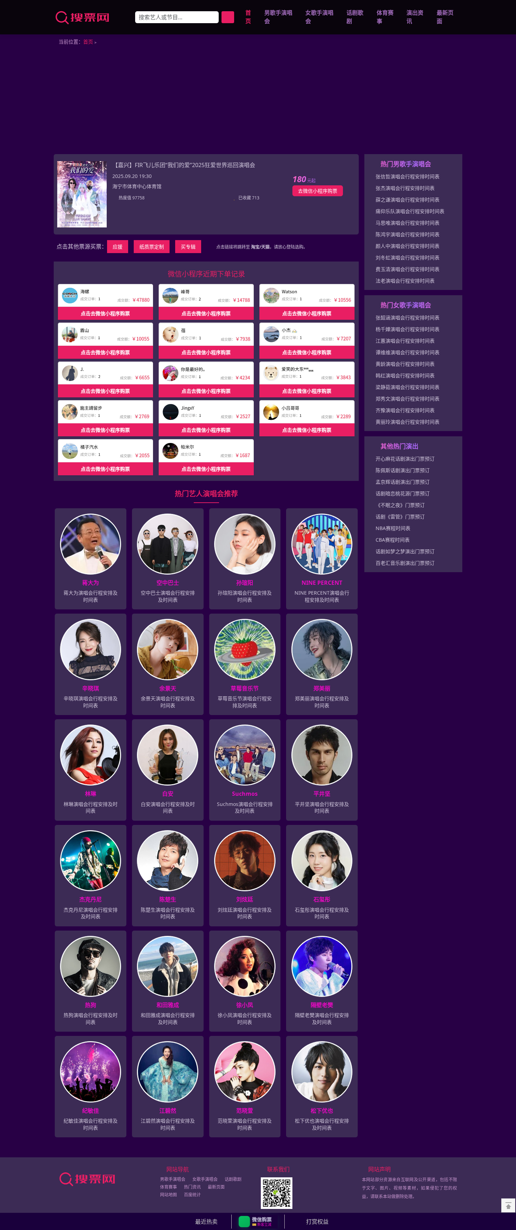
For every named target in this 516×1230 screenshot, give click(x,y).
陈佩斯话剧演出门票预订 (403, 470)
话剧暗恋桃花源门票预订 (403, 493)
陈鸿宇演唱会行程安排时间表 (407, 234)
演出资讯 (414, 17)
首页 (248, 17)
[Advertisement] (258, 101)
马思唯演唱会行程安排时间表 (407, 222)
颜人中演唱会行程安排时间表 (407, 246)
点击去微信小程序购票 (105, 313)
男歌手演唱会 (278, 17)
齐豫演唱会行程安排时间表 (405, 410)
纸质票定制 (151, 246)
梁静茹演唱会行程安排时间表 (407, 387)
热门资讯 (192, 1187)
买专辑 (188, 246)
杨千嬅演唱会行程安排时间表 (407, 329)
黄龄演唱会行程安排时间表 (405, 364)
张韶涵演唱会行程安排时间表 (407, 317)
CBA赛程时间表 (393, 539)
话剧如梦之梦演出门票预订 (405, 551)
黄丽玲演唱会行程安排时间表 (407, 421)
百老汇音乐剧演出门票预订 (405, 563)
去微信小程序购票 (317, 190)
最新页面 (445, 17)
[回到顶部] (508, 1205)
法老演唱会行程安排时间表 (405, 280)
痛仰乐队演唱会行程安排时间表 (410, 211)
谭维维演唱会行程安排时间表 (407, 352)
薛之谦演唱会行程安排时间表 (407, 199)
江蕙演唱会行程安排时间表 (405, 340)
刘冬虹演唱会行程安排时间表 (407, 257)
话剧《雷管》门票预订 (400, 516)
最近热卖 (206, 1221)
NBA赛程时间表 (393, 528)
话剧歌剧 (354, 17)
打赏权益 (317, 1221)
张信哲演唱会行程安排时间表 (407, 176)
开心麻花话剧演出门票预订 (405, 458)
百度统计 (192, 1195)
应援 (118, 246)
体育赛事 (385, 17)
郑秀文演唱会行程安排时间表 (407, 398)
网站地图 (168, 1195)
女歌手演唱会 (319, 17)
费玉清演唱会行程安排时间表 (407, 269)
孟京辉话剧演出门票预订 (403, 481)
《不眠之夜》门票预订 (400, 505)
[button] (258, 1222)
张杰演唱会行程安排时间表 (405, 188)
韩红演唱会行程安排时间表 (405, 375)
